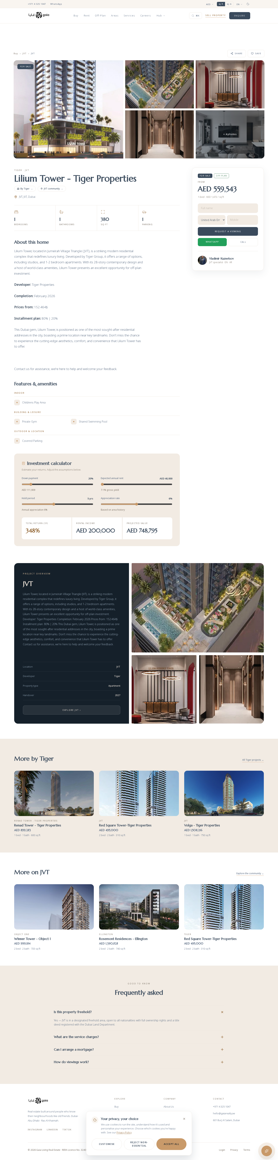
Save (258, 53)
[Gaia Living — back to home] (38, 1100)
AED (208, 4)
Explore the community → (250, 873)
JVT (24, 53)
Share (239, 53)
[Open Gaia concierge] (266, 1151)
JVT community (53, 188)
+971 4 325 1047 (37, 3)
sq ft (221, 4)
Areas (114, 15)
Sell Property (215, 15)
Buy (76, 15)
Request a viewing (228, 231)
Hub (159, 15)
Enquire (239, 15)
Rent (87, 15)
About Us (169, 1106)
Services (129, 15)
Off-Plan (100, 15)
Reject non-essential (139, 1144)
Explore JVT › (72, 710)
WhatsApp (56, 3)
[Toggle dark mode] (248, 4)
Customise (107, 1144)
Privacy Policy (123, 1132)
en (238, 4)
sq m (229, 4)
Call (243, 241)
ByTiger (26, 188)
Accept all (171, 1144)
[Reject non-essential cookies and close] (184, 1119)
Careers (145, 15)
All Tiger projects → (253, 759)
